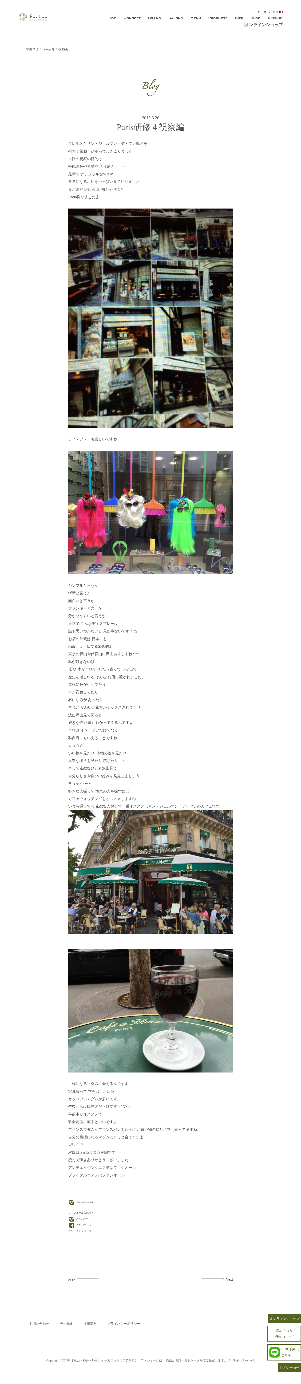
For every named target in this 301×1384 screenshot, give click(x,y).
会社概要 (66, 1323)
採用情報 (90, 1323)
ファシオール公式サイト (82, 1212)
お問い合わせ (39, 1323)
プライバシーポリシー (123, 1323)
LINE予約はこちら (290, 1352)
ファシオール (83, 1218)
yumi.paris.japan (84, 1201)
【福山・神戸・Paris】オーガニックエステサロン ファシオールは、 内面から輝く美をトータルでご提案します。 (149, 1360)
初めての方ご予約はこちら (284, 1333)
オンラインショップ (264, 24)
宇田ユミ (32, 49)
